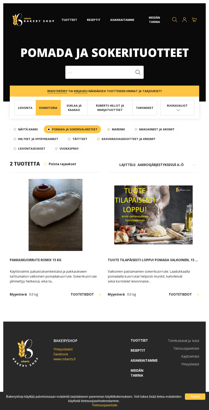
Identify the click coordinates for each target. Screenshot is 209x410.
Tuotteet (139, 340)
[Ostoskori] (194, 19)
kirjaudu (81, 91)
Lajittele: (127, 165)
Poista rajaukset (62, 164)
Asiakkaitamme (144, 360)
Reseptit (138, 350)
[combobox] (104, 72)
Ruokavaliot (177, 105)
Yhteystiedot (63, 349)
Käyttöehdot (190, 356)
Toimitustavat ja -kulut (183, 340)
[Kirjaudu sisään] (184, 19)
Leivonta (25, 108)
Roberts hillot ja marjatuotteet (110, 108)
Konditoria (48, 108)
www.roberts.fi (64, 359)
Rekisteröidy (57, 91)
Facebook (60, 354)
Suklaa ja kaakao (74, 108)
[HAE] (175, 19)
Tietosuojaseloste (186, 348)
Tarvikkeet (144, 108)
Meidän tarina (137, 373)
